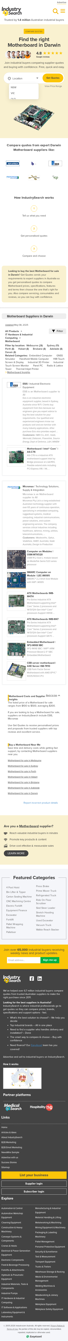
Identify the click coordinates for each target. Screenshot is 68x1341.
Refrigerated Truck (46, 895)
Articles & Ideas (8, 1132)
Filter (60, 331)
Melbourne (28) (35, 345)
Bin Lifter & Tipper (16, 892)
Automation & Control (11, 1208)
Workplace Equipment (45, 1304)
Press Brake (42, 886)
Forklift (10, 919)
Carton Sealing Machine (19, 896)
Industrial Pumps (9, 1293)
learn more (16, 853)
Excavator (11, 915)
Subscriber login (34, 1191)
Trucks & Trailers (43, 1266)
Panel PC (38, 365)
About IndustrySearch (11, 1137)
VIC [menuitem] (13, 93)
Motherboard (12, 341)
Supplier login (34, 1183)
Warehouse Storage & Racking (50, 1271)
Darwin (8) (10, 352)
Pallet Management (44, 1241)
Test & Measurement (45, 1256)
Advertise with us (9, 1157)
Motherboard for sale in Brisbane (23, 782)
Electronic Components (12, 1260)
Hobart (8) (23, 348)
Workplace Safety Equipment (49, 1309)
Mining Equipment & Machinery (50, 1227)
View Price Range (53, 86)
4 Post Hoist (12, 887)
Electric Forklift (14, 905)
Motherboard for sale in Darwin (23, 793)
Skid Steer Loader (45, 907)
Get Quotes (52, 77)
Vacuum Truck (43, 925)
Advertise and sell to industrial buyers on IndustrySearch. (34, 1056)
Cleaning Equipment (11, 1222)
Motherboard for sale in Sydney (23, 766)
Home (4, 1127)
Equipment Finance (16, 910)
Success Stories (9, 1162)
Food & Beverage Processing (15, 1265)
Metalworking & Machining (48, 1222)
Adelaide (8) (56, 348)
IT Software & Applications (14, 1307)
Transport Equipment (45, 1261)
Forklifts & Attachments (12, 1270)
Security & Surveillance (46, 1251)
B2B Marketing (8, 1142)
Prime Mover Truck (46, 890)
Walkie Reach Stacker (47, 929)
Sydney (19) (53, 345)
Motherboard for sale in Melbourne (24, 760)
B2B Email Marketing (11, 1147)
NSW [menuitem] (13, 87)
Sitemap (5, 1167)
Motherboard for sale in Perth (22, 771)
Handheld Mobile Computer (34, 358)
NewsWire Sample (10, 1152)
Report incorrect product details (41, 802)
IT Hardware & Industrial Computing (19, 336)
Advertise (61, 2)
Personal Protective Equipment (50, 1246)
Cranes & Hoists (9, 1245)
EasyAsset (36, 1045)
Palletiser (11, 932)
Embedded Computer (40, 355)
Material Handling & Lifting (48, 1217)
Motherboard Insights (18, 372)
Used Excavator (44, 920)
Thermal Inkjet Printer (27, 368)
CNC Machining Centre (18, 901)
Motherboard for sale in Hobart (22, 777)
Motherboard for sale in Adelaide (24, 787)
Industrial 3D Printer (38, 362)
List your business (34, 1175)
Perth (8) (9, 348)
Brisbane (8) (39, 348)
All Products (12, 331)
